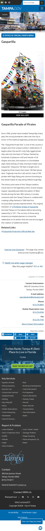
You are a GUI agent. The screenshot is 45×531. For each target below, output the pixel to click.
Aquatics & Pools (8, 382)
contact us (22, 485)
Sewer (4, 443)
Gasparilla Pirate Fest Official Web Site (19, 231)
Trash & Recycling (8, 412)
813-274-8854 (38, 305)
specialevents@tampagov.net (32, 297)
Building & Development (32, 386)
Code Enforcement (29, 389)
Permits (26, 402)
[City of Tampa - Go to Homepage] (11, 8)
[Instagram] (33, 497)
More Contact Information (33, 324)
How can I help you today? (32, 521)
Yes (35, 266)
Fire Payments (28, 392)
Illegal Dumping (29, 436)
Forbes (23, 357)
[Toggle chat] (40, 527)
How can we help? (29, 3)
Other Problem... (8, 446)
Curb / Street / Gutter (30, 429)
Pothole (5, 439)
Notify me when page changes (19, 263)
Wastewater (6, 416)
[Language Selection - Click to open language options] (2, 2)
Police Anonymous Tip (31, 439)
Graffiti (4, 436)
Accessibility (13, 512)
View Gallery (22, 115)
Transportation (28, 409)
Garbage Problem (29, 433)
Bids (24, 382)
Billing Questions (8, 386)
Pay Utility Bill (7, 402)
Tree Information (29, 412)
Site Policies (22, 517)
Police (4, 406)
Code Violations (7, 429)
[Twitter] (28, 497)
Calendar (5, 14)
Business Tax (7, 389)
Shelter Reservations (9, 409)
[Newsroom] (9, 2)
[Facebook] (22, 497)
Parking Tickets (28, 399)
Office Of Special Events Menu (19, 35)
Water (25, 416)
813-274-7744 (38, 320)
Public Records (28, 406)
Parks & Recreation (30, 396)
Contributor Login (29, 512)
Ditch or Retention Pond (11, 433)
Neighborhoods (8, 396)
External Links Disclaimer (14, 250)
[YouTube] (38, 497)
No (41, 266)
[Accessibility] (5, 2)
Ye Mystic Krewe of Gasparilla (26, 207)
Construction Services (10, 392)
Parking (5, 399)
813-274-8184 (38, 312)
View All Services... (9, 419)
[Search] (42, 3)
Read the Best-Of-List (23, 366)
